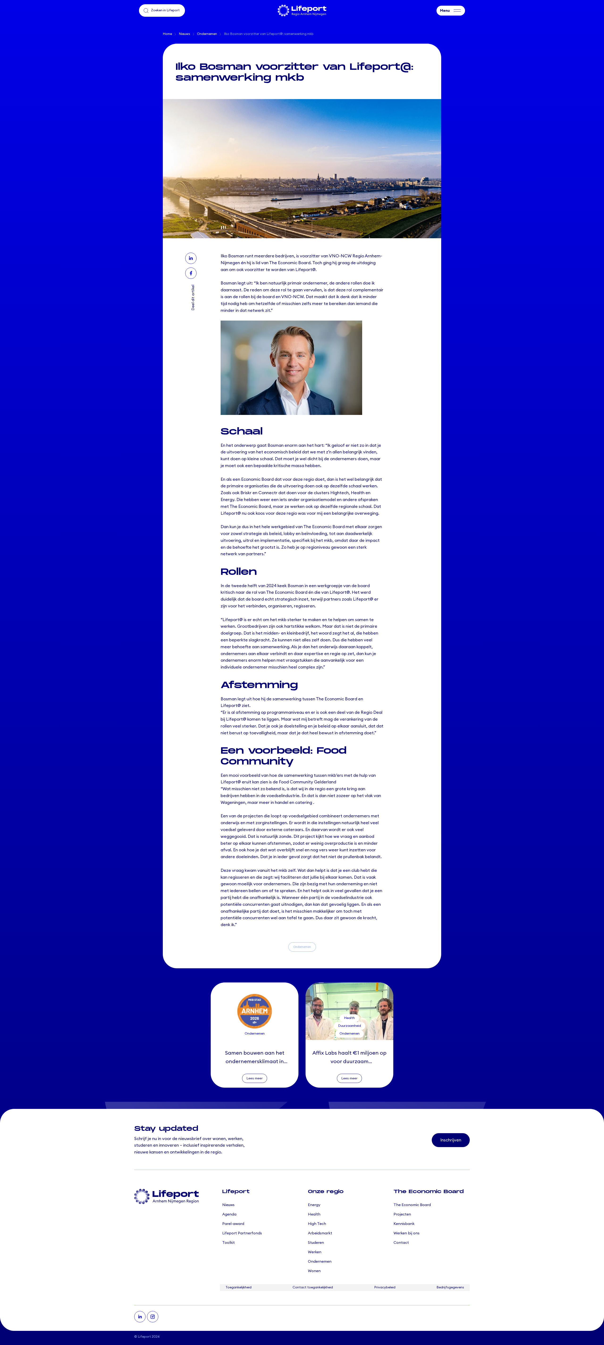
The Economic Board (412, 1205)
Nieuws (184, 34)
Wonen (314, 1271)
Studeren (316, 1243)
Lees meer (255, 1078)
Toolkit (228, 1243)
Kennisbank (404, 1224)
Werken (314, 1252)
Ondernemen (207, 34)
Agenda (229, 1214)
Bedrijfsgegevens (450, 1287)
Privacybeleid (384, 1287)
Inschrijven (450, 1140)
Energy (314, 1205)
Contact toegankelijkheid (313, 1287)
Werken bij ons (406, 1233)
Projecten (402, 1214)
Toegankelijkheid (239, 1287)
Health (314, 1214)
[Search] (146, 10)
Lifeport (144, 1336)
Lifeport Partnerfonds (242, 1233)
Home (167, 34)
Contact (401, 1243)
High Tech (317, 1224)
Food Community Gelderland (307, 782)
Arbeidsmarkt (320, 1233)
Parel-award (233, 1224)
